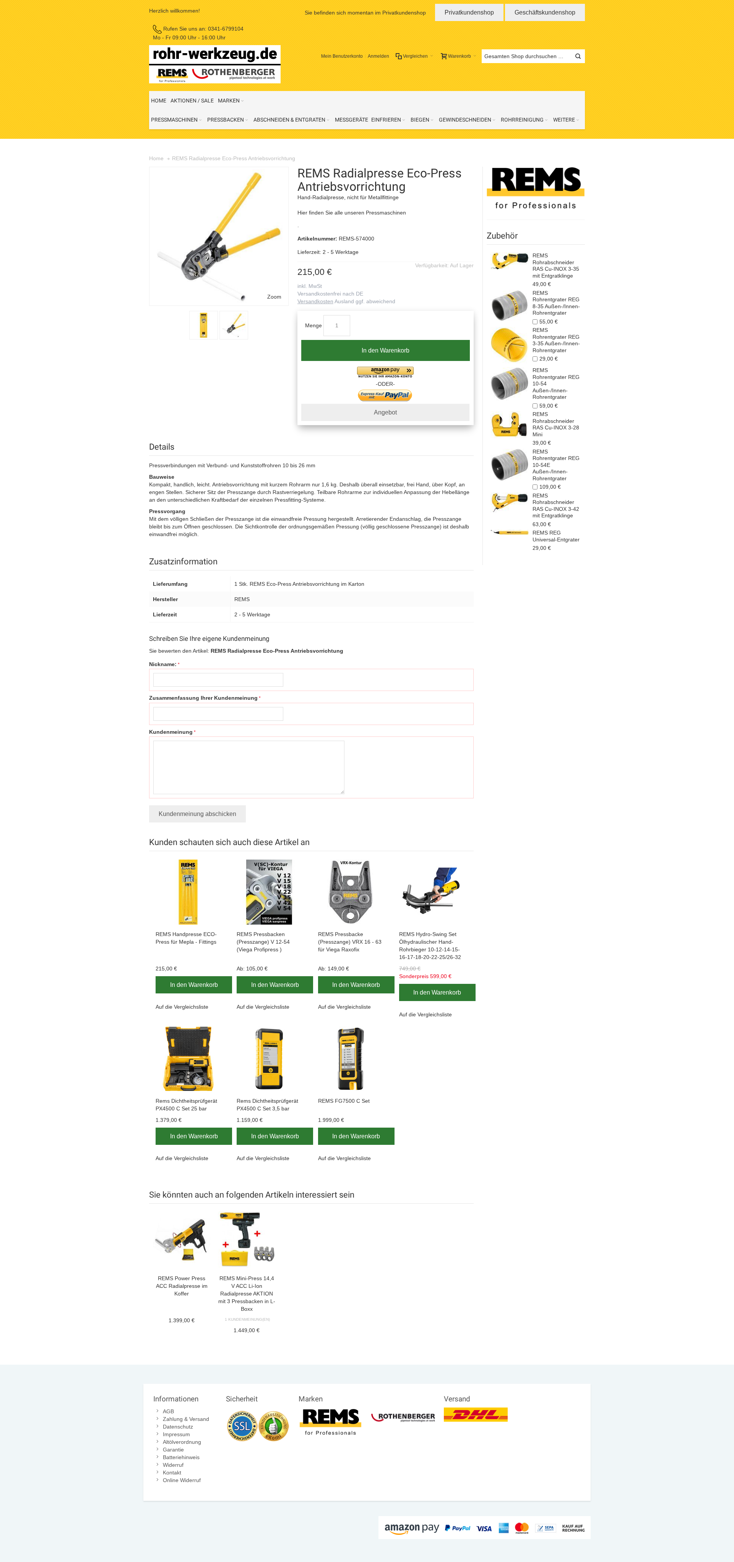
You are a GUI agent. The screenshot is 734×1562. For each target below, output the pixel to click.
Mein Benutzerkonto (342, 56)
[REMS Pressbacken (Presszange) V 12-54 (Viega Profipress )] (271, 892)
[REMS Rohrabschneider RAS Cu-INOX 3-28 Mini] (509, 424)
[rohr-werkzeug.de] (215, 64)
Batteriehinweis (181, 1457)
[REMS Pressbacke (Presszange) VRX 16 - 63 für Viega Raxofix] (352, 892)
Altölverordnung (182, 1442)
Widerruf (173, 1465)
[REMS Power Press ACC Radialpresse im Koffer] (181, 1240)
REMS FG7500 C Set (344, 1101)
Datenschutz (178, 1427)
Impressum (176, 1434)
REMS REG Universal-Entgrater (556, 536)
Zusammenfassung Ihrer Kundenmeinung (203, 698)
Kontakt (172, 1472)
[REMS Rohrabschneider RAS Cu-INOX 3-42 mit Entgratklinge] (509, 502)
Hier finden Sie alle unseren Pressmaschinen (351, 213)
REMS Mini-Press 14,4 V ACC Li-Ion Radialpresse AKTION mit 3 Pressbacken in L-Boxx (246, 1293)
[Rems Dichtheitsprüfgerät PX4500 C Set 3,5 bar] (271, 1058)
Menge (313, 325)
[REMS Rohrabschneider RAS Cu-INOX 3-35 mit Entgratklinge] (509, 261)
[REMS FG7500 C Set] (352, 1058)
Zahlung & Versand (186, 1419)
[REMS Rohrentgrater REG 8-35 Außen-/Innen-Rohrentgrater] (509, 306)
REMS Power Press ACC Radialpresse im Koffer (182, 1286)
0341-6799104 (226, 29)
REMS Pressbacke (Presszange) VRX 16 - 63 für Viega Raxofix (350, 941)
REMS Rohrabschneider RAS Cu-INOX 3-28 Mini (556, 424)
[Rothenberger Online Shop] (403, 1411)
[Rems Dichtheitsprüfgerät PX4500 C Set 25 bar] (190, 1058)
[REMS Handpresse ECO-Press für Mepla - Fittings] (190, 892)
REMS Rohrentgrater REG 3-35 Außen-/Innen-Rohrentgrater (556, 340)
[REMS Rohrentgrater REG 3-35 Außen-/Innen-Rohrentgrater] (509, 345)
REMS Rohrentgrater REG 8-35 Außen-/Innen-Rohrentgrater (556, 303)
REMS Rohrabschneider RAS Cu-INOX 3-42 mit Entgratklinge (556, 505)
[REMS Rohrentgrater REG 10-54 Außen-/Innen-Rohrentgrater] (509, 383)
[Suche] (578, 56)
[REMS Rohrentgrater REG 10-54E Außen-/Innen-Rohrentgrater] (509, 465)
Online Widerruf (182, 1480)
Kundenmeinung (171, 732)
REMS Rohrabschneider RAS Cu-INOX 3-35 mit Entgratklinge (556, 265)
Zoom (274, 297)
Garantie (173, 1450)
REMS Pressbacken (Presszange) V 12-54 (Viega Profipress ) (263, 941)
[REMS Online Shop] (536, 189)
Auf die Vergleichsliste (182, 1007)
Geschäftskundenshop (545, 12)
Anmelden (378, 56)
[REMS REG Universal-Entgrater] (509, 533)
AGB (168, 1411)
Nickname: (163, 664)
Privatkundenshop (469, 12)
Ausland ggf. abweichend (346, 301)
